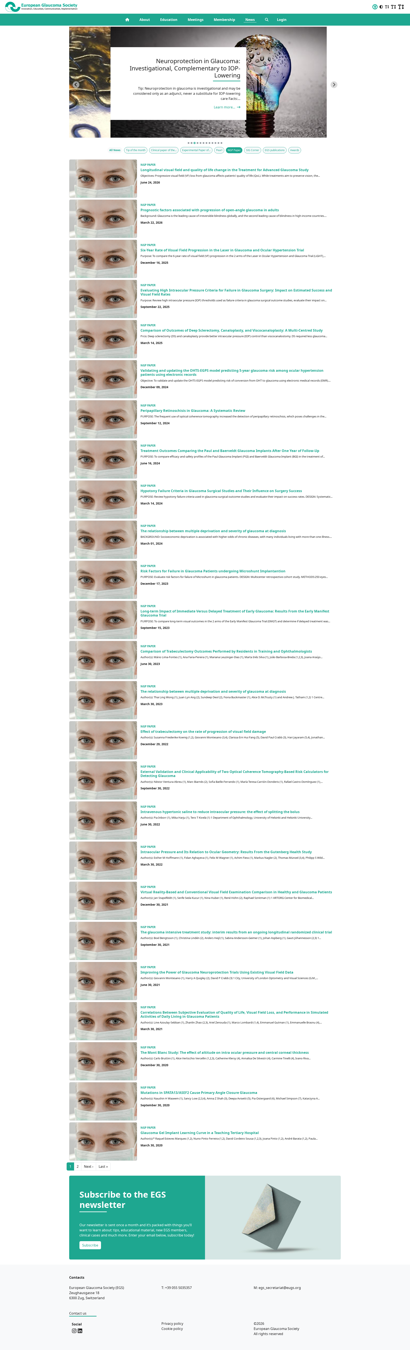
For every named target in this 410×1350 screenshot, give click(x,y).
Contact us (77, 1313)
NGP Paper (148, 165)
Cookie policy (172, 1328)
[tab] (188, 143)
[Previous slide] (76, 84)
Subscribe (90, 1245)
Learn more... (184, 107)
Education (168, 19)
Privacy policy (172, 1323)
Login (282, 19)
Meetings (196, 19)
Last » (103, 1166)
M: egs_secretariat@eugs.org (277, 1287)
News (250, 19)
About (144, 19)
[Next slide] (334, 84)
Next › (88, 1166)
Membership (224, 19)
